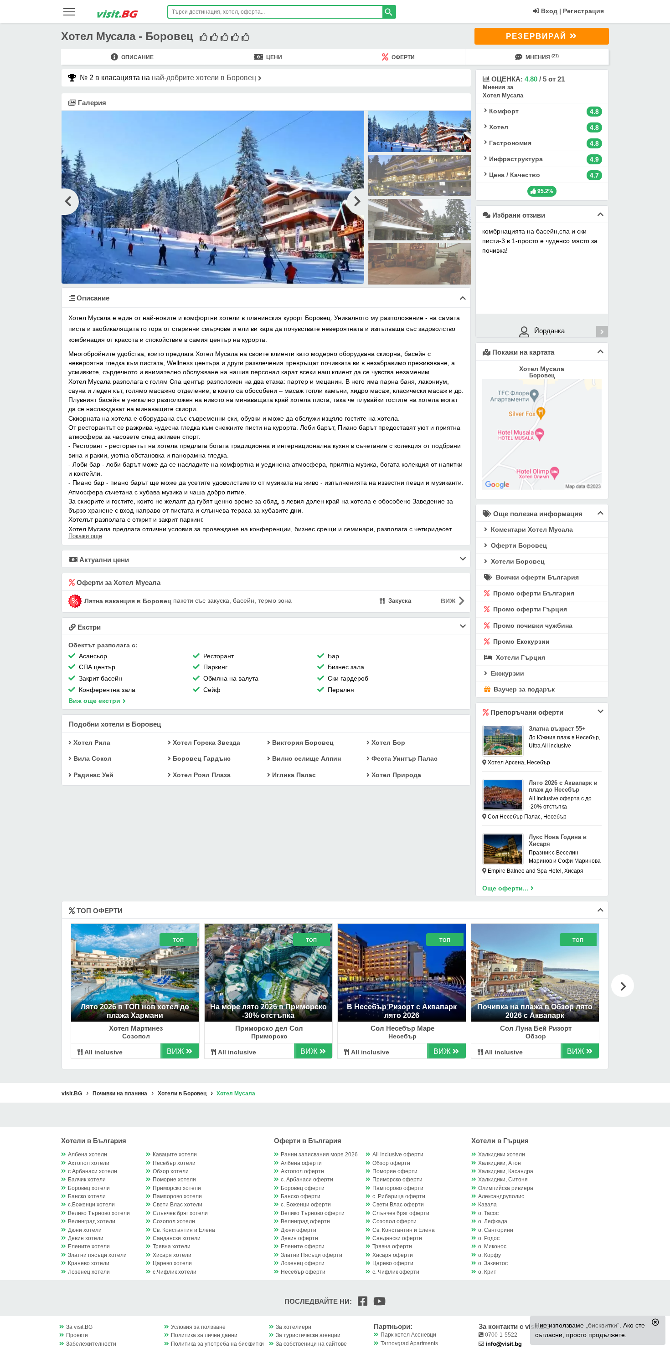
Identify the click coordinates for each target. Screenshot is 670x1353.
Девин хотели (85, 1238)
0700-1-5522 (500, 1335)
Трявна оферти (392, 1246)
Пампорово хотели (177, 1196)
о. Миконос (492, 1246)
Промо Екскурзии (520, 641)
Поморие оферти (394, 1171)
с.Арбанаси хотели (92, 1171)
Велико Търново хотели (99, 1213)
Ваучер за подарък (523, 689)
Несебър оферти (303, 1272)
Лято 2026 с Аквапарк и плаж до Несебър (563, 786)
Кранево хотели (88, 1263)
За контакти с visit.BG (515, 1326)
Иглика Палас (293, 775)
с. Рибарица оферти (398, 1196)
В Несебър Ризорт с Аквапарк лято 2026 (402, 1011)
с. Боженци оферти (306, 1204)
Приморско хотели (177, 1188)
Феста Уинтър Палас (404, 758)
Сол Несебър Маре (402, 1028)
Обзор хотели (171, 1171)
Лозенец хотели (89, 1272)
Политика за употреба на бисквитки (217, 1344)
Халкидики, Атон (499, 1163)
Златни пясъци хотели (97, 1255)
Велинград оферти (305, 1221)
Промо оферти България (532, 593)
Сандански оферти (397, 1238)
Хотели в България (93, 1140)
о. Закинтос (493, 1263)
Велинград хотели (91, 1221)
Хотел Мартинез (136, 1028)
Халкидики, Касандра (505, 1171)
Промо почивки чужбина (531, 625)
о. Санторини (495, 1230)
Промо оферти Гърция (529, 609)
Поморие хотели (174, 1179)
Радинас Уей (92, 775)
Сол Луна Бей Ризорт (536, 1028)
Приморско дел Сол (269, 1028)
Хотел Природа (395, 775)
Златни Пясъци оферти (311, 1255)
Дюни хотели (85, 1230)
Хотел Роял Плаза (201, 775)
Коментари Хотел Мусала (531, 529)
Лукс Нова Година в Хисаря (558, 840)
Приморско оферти (397, 1179)
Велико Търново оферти (313, 1213)
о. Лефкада (492, 1221)
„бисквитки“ (602, 1325)
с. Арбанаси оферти (307, 1179)
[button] (622, 985)
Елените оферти (303, 1246)
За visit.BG (79, 1327)
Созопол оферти (394, 1221)
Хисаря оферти (392, 1255)
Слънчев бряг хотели (180, 1213)
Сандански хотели (177, 1238)
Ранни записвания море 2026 (319, 1154)
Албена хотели (87, 1154)
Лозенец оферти (303, 1263)
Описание (137, 57)
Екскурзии (506, 673)
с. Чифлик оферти (395, 1272)
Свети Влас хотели (177, 1204)
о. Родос (489, 1238)
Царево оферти (392, 1263)
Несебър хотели (174, 1163)
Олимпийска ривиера (505, 1188)
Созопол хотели (174, 1221)
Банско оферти (300, 1196)
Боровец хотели (89, 1188)
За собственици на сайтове (311, 1344)
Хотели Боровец (517, 561)
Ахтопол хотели (88, 1163)
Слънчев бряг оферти (400, 1213)
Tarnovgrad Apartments (409, 1343)
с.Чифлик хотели (174, 1272)
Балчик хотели (87, 1179)
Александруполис (501, 1196)
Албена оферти (301, 1163)
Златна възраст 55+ (557, 728)
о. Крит (487, 1272)
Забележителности (91, 1344)
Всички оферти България (536, 577)
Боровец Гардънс (201, 758)
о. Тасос (488, 1213)
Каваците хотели (175, 1154)
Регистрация (583, 11)
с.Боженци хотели (91, 1204)
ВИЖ (176, 1051)
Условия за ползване (198, 1327)
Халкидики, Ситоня (503, 1179)
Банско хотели (87, 1196)
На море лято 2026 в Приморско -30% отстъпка (268, 1011)
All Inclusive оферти (397, 1154)
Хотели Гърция (519, 657)
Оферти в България (307, 1140)
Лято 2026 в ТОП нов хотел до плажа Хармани (135, 1011)
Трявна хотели (172, 1246)
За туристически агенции (308, 1335)
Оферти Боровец (518, 545)
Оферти (402, 57)
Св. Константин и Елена (184, 1230)
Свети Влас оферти (398, 1204)
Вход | (550, 11)
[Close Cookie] (655, 1322)
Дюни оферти (298, 1230)
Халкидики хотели (501, 1154)
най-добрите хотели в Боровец (205, 77)
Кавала (487, 1204)
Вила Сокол (92, 758)
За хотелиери (293, 1327)
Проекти (77, 1335)
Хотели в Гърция (500, 1140)
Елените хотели (89, 1246)
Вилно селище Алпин (305, 758)
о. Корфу (489, 1255)
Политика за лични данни (204, 1335)
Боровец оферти (303, 1188)
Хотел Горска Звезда (205, 742)
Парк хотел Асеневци (408, 1335)
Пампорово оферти (397, 1188)
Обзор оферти (391, 1163)
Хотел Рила (91, 742)
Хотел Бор (387, 742)
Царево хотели (172, 1263)
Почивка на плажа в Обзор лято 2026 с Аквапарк (535, 1011)
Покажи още (85, 536)
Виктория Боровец (302, 742)
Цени (273, 57)
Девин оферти (299, 1238)
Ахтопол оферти (302, 1171)
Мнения (541, 57)
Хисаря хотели (172, 1255)
